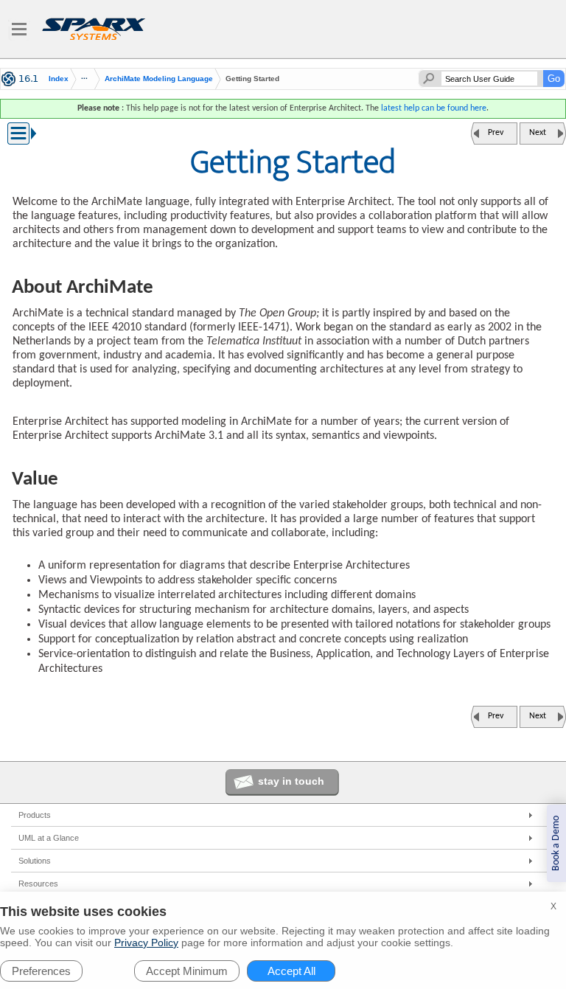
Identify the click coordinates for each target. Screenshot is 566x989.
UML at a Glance (48, 837)
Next (537, 132)
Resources (38, 883)
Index (59, 79)
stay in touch (291, 781)
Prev (495, 132)
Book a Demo (556, 843)
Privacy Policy (146, 942)
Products (34, 815)
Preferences (41, 971)
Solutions (34, 860)
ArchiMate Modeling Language (159, 78)
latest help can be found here (433, 108)
